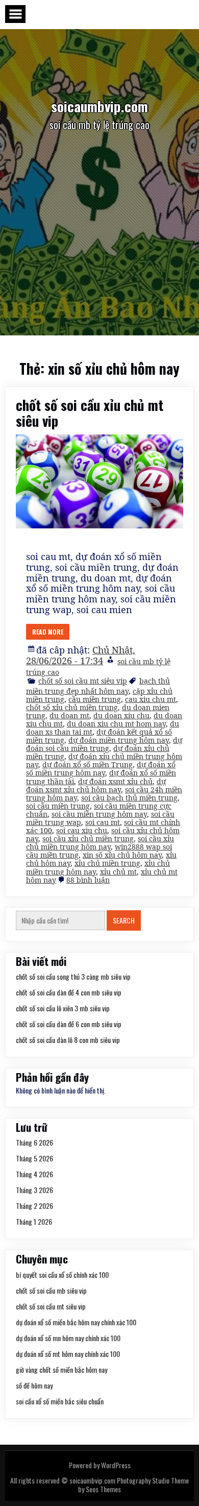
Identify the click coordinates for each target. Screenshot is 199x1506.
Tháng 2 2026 (34, 1205)
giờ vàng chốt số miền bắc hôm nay (61, 1369)
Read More (47, 631)
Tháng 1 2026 (34, 1221)
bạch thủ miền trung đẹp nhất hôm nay (98, 686)
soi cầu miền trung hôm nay (99, 814)
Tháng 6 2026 (34, 1142)
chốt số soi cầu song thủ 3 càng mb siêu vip (73, 976)
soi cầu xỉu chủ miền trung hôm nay (100, 843)
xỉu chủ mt (118, 872)
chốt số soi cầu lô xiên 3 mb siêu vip (63, 1008)
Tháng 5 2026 (34, 1158)
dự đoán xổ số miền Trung (87, 764)
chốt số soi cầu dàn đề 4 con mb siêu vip (68, 992)
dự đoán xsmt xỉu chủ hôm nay (96, 785)
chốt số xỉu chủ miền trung (72, 707)
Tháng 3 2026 (34, 1189)
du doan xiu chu (121, 715)
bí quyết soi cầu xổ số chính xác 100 (62, 1274)
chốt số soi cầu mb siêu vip (51, 1290)
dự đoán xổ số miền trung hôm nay (101, 769)
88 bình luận (88, 880)
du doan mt (69, 715)
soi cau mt (102, 822)
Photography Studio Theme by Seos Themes (133, 1484)
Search (124, 920)
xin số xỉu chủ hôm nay (122, 855)
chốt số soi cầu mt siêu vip (82, 681)
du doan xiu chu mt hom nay (116, 723)
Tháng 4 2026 (34, 1174)
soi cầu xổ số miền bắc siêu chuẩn (60, 1401)
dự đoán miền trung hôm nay (118, 740)
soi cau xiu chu (81, 830)
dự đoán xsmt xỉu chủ (115, 781)
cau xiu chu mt (150, 699)
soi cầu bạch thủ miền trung (129, 798)
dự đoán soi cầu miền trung (104, 744)
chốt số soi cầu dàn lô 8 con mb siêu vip (68, 1039)
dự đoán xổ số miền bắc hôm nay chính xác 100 (76, 1322)
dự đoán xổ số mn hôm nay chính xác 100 (68, 1337)
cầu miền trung (94, 699)
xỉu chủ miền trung (107, 863)
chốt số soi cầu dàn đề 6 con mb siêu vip (68, 1023)
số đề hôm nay (34, 1385)
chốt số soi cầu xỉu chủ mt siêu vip (89, 413)
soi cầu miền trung (58, 806)
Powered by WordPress (100, 1465)
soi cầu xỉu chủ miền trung (88, 838)
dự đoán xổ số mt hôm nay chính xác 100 (68, 1353)
